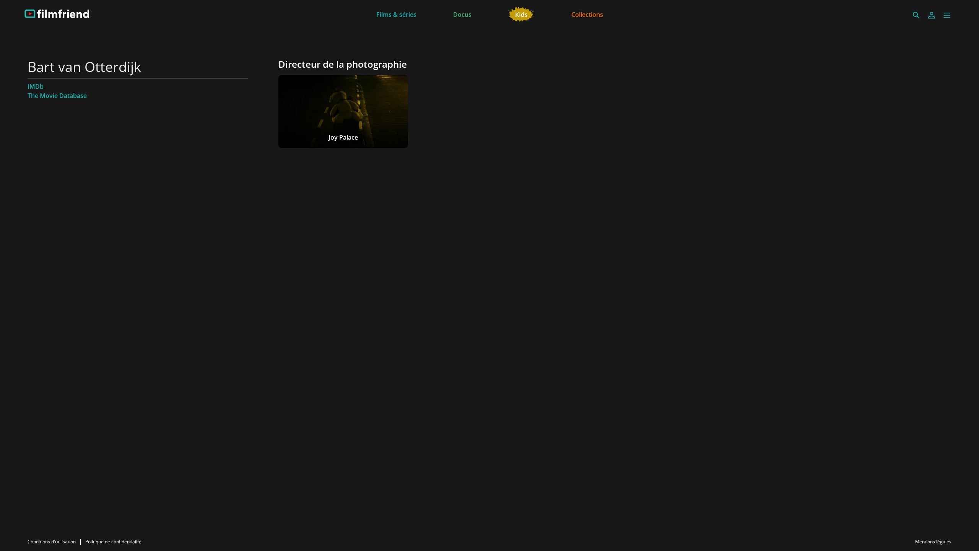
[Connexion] (931, 15)
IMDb (36, 86)
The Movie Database (57, 95)
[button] (947, 15)
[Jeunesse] (521, 14)
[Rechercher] (916, 15)
